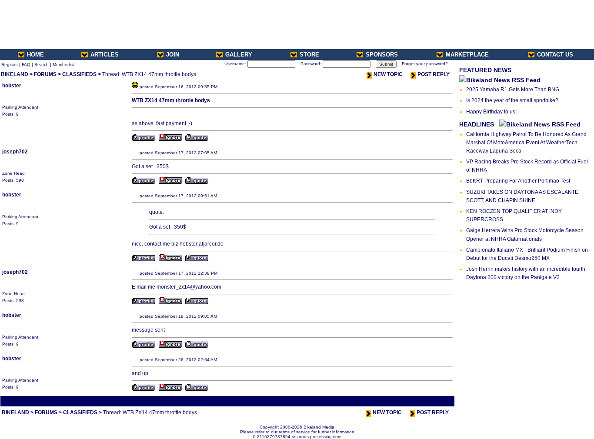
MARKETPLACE (467, 54)
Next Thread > (438, 401)
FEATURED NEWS (485, 70)
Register (9, 64)
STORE (309, 54)
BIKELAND (14, 74)
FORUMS (45, 74)
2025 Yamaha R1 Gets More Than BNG (512, 89)
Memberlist (63, 64)
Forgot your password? (425, 63)
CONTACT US (555, 54)
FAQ (26, 64)
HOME (35, 54)
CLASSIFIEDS (79, 74)
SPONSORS (382, 54)
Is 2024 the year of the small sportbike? (512, 100)
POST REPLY (433, 74)
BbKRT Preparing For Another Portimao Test (518, 181)
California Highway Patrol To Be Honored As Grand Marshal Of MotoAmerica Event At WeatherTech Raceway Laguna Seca (526, 142)
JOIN (172, 54)
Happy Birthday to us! (491, 112)
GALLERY (238, 54)
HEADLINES (476, 124)
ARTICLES (104, 54)
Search (41, 64)
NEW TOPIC (388, 74)
